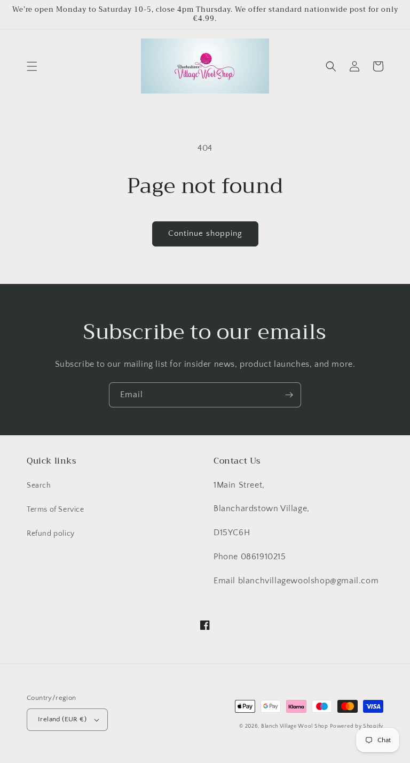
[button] (32, 66)
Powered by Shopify (356, 726)
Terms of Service (55, 509)
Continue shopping (205, 233)
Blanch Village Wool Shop (294, 726)
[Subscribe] (289, 394)
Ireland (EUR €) (62, 719)
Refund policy (51, 533)
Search (39, 485)
